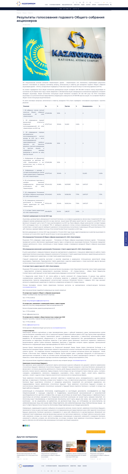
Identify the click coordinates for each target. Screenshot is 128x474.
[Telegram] (29, 425)
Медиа (24, 13)
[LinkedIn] (25, 425)
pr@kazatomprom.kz (33, 325)
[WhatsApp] (27, 425)
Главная (19, 13)
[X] (23, 425)
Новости (30, 13)
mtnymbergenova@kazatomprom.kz (37, 300)
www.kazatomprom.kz (29, 287)
